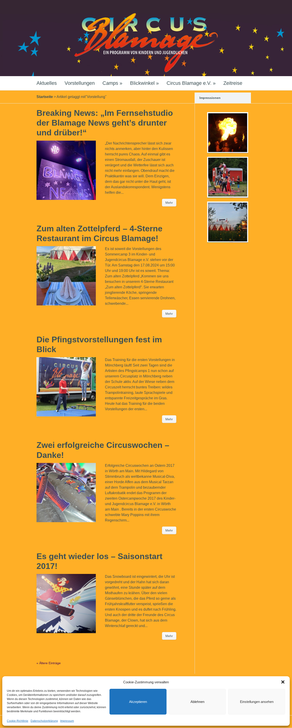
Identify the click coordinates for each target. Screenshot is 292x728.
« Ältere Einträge (48, 663)
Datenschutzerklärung (44, 721)
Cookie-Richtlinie (17, 721)
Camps (112, 83)
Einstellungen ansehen (257, 702)
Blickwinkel (144, 83)
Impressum (67, 721)
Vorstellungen (80, 83)
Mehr (169, 202)
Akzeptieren (138, 702)
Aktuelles (46, 83)
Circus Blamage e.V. (191, 83)
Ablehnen (197, 702)
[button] (283, 682)
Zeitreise (232, 83)
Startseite (44, 97)
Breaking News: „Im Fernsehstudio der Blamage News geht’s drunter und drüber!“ (104, 122)
